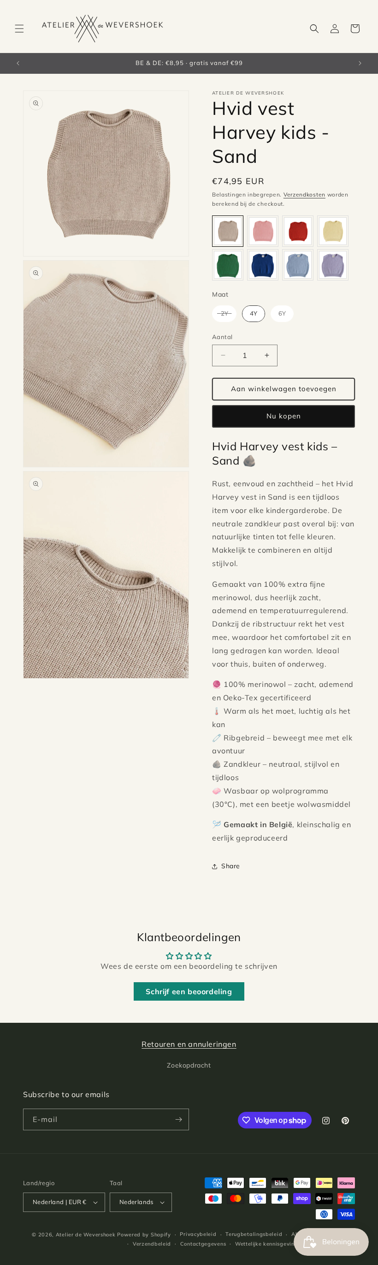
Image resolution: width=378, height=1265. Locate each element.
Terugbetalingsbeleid (253, 1234)
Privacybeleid (198, 1234)
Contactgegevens (203, 1244)
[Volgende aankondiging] (360, 63)
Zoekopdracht (189, 1065)
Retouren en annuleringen (189, 1044)
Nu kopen (283, 416)
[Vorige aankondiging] (18, 63)
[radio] (227, 231)
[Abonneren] (178, 1119)
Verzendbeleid (152, 1244)
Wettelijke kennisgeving (266, 1244)
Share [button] (230, 866)
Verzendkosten (304, 194)
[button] (19, 28)
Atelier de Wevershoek (86, 1234)
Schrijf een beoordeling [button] (189, 991)
